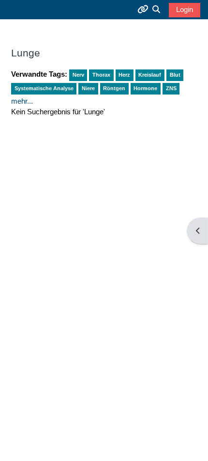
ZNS (171, 88)
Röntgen (114, 88)
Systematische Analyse (44, 88)
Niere (88, 88)
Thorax (101, 75)
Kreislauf (149, 75)
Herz (124, 75)
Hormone (145, 88)
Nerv (78, 75)
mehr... (22, 101)
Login (184, 10)
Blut (175, 75)
